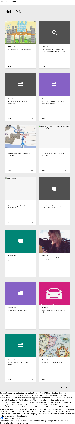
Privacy (44, 420)
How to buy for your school (53, 402)
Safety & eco (14, 423)
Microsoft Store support (28, 397)
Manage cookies (53, 420)
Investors (61, 414)
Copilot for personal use (20, 395)
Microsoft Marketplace (48, 411)
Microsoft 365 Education (33, 402)
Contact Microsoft (33, 420)
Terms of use (64, 420)
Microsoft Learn (61, 409)
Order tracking (50, 397)
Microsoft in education (41, 400)
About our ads (32, 423)
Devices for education (59, 400)
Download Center (12, 397)
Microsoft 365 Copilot (13, 409)
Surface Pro (4, 393)
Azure (36, 409)
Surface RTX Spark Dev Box (48, 393)
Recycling (23, 423)
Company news (35, 414)
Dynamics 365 (29, 407)
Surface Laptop (15, 393)
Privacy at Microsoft (49, 414)
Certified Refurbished (64, 397)
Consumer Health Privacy (9, 420)
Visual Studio (5, 414)
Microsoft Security (17, 407)
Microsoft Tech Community (29, 411)
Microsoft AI (4, 407)
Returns (41, 397)
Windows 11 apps (58, 395)
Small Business (28, 409)
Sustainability (22, 416)
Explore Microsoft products (40, 395)
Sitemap (23, 420)
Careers (13, 414)
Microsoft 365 (40, 407)
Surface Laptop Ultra (29, 393)
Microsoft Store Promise (9, 400)
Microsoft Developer (47, 409)
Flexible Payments (26, 400)
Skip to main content (8, 1)
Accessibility (12, 416)
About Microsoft (23, 414)
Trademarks (4, 423)
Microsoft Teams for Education (12, 402)
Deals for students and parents (32, 404)
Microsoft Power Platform (56, 407)
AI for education (50, 404)
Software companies (65, 411)
